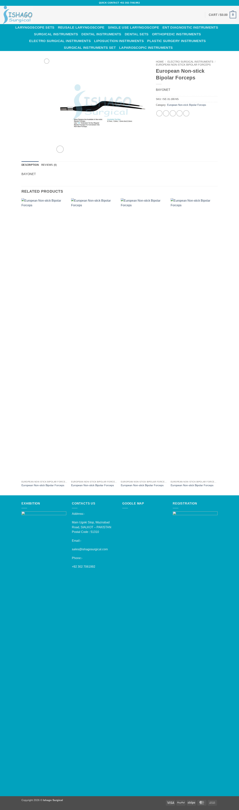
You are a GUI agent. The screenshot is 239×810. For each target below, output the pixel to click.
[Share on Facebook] (159, 113)
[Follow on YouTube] (234, 2)
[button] (222, 15)
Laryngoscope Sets (35, 27)
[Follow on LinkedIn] (231, 2)
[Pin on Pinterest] (179, 113)
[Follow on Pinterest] (227, 2)
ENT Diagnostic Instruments (190, 27)
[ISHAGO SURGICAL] (43, 15)
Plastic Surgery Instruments (176, 41)
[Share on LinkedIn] (186, 113)
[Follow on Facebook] (213, 2)
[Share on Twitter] (166, 113)
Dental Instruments (101, 34)
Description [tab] (30, 164)
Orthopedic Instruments (176, 34)
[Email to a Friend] (173, 113)
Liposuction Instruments (119, 41)
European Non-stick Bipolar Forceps (183, 64)
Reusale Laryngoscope (81, 27)
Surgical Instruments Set (90, 48)
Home (160, 61)
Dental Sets (137, 34)
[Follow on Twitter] (220, 2)
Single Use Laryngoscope (133, 27)
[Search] (234, 37)
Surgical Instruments (56, 34)
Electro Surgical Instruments (60, 41)
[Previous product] (46, 61)
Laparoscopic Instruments (146, 48)
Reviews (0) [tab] (49, 164)
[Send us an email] (224, 2)
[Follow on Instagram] (216, 2)
